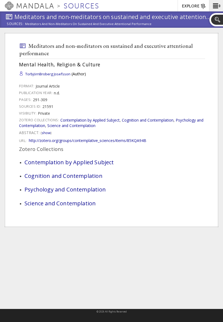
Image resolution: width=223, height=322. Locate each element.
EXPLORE (190, 6)
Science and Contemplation (71, 125)
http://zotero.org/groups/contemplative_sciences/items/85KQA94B (87, 140)
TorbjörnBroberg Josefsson (47, 74)
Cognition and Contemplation (148, 120)
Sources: (15, 24)
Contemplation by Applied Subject (90, 120)
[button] (216, 5)
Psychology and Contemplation (65, 189)
